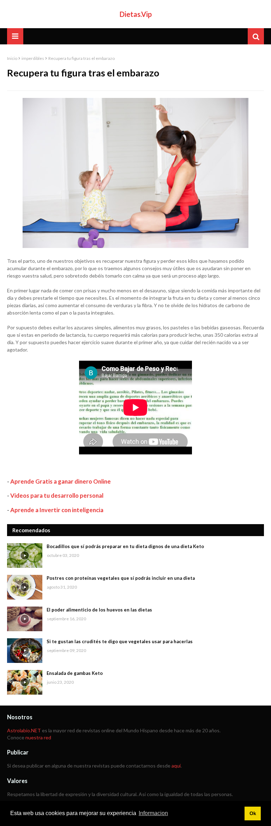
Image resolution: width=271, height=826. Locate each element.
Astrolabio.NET (24, 730)
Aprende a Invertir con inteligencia (56, 510)
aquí (176, 766)
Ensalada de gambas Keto (75, 673)
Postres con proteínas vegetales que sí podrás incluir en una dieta (121, 578)
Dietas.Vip (136, 14)
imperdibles (33, 58)
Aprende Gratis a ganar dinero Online (60, 481)
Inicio (12, 58)
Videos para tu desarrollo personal (56, 495)
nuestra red (38, 737)
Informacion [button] (153, 813)
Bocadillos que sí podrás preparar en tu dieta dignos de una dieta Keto (125, 546)
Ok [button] (252, 813)
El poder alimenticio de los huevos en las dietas (99, 610)
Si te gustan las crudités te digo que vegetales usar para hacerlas (120, 641)
